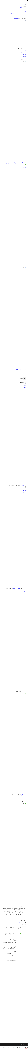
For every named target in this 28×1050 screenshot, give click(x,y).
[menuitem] (21, 7)
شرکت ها (24, 50)
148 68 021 (21, 922)
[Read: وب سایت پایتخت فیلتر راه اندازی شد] (24, 267)
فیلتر (25, 691)
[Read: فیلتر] (24, 591)
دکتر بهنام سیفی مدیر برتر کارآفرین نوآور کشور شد (15, 163)
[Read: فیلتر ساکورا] (24, 696)
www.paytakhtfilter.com (6, 944)
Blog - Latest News (21, 11)
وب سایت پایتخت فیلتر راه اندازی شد (18, 369)
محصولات (24, 56)
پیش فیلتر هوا (23, 485)
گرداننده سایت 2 (16, 18)
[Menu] (24, 7)
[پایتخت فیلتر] (16, 7)
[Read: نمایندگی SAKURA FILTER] (24, 492)
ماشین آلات (23, 52)
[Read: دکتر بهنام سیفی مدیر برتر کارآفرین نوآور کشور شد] (24, 61)
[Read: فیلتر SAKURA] (24, 167)
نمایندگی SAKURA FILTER (19, 588)
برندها (24, 54)
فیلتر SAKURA (22, 266)
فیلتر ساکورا (23, 794)
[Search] (21, 7)
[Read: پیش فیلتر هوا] (24, 389)
